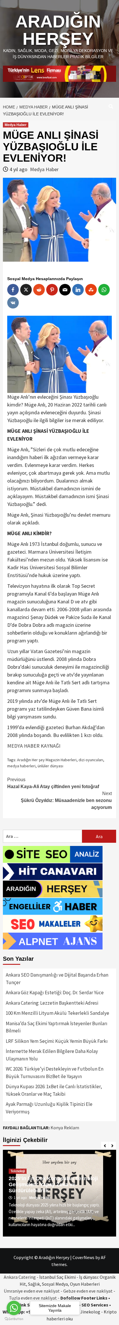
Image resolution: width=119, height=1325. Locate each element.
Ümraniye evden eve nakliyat (32, 1291)
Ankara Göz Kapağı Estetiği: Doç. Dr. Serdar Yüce (55, 992)
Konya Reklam (65, 1127)
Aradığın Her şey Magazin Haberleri (47, 759)
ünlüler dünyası (50, 765)
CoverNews (83, 1257)
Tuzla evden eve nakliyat (33, 1298)
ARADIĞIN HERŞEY (58, 30)
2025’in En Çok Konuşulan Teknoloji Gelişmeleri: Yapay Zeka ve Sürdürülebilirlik (53, 1184)
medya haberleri (21, 765)
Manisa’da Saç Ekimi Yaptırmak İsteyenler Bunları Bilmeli (56, 1027)
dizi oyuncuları (91, 759)
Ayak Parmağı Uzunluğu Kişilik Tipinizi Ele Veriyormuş (49, 1108)
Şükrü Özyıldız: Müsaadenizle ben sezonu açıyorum (66, 800)
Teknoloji (17, 1171)
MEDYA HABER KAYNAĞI (33, 745)
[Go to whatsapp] (14, 1308)
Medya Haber (16, 125)
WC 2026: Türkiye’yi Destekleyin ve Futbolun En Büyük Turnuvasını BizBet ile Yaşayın (54, 1073)
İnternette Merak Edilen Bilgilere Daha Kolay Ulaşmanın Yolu (52, 1055)
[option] (59, 1193)
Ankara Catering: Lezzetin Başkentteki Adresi (52, 1003)
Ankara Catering (20, 1277)
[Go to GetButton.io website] (14, 1319)
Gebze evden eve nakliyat (88, 1291)
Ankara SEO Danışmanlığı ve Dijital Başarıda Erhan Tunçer (57, 979)
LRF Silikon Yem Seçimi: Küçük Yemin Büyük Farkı (57, 1041)
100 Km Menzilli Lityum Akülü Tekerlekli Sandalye (57, 1013)
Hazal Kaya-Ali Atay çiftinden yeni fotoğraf (53, 783)
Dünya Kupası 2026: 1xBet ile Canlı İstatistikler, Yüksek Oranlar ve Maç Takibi (54, 1090)
